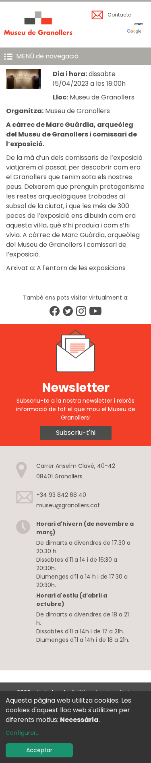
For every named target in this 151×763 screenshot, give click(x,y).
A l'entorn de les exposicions (81, 268)
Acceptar (39, 750)
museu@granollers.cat (68, 505)
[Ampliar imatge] (23, 86)
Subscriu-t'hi (75, 432)
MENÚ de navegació (47, 56)
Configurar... (22, 733)
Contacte (119, 14)
